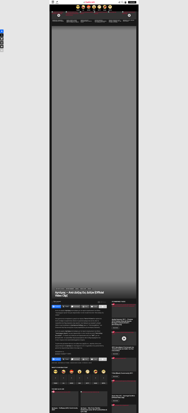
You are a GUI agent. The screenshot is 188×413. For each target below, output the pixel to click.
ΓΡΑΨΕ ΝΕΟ (132, 2)
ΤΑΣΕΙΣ (57, 3)
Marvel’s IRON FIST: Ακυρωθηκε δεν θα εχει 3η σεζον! (86, 21)
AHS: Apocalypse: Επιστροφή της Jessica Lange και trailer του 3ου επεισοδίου (123, 349)
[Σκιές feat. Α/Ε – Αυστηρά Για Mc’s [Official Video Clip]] (124, 387)
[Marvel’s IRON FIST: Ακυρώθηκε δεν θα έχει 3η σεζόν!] (87, 15)
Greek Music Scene (76, 362)
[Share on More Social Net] (103, 306)
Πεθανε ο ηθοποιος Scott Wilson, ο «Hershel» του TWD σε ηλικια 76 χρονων (115, 21)
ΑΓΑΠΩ (88, 10)
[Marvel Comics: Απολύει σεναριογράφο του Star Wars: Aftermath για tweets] (73, 15)
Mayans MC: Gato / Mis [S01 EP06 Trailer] (128, 21)
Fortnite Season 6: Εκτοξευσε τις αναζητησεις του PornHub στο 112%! (100, 21)
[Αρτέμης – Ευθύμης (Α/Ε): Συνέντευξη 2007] (65, 398)
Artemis (55, 362)
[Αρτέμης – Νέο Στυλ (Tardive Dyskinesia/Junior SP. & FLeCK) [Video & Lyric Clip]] (94, 398)
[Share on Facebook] (2, 31)
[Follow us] (119, 2)
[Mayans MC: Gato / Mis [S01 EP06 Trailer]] (129, 15)
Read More (115, 327)
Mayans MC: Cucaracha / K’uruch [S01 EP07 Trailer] (58, 21)
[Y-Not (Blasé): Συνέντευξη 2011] (124, 364)
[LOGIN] (125, 2)
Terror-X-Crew (87, 362)
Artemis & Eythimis (64, 362)
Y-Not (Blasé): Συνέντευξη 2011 (122, 373)
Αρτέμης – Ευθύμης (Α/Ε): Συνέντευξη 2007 (65, 409)
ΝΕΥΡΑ (110, 10)
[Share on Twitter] (2, 35)
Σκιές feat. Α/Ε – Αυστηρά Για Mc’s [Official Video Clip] (123, 396)
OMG (94, 10)
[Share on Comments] (2, 39)
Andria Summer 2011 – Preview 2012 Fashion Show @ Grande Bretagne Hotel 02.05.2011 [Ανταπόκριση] (122, 321)
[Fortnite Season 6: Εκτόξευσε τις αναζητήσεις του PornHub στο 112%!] (101, 15)
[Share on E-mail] (2, 46)
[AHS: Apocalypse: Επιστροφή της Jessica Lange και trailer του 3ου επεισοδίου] (124, 338)
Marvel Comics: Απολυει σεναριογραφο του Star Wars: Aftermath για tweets (73, 21)
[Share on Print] (2, 42)
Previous (52, 17)
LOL (83, 10)
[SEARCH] (122, 2)
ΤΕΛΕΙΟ (78, 10)
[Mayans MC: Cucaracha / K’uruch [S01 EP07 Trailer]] (59, 15)
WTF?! (99, 10)
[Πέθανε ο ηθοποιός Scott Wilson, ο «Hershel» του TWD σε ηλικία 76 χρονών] (115, 15)
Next (135, 17)
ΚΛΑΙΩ (104, 10)
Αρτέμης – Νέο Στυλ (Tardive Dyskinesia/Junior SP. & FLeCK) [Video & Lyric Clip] (94, 409)
